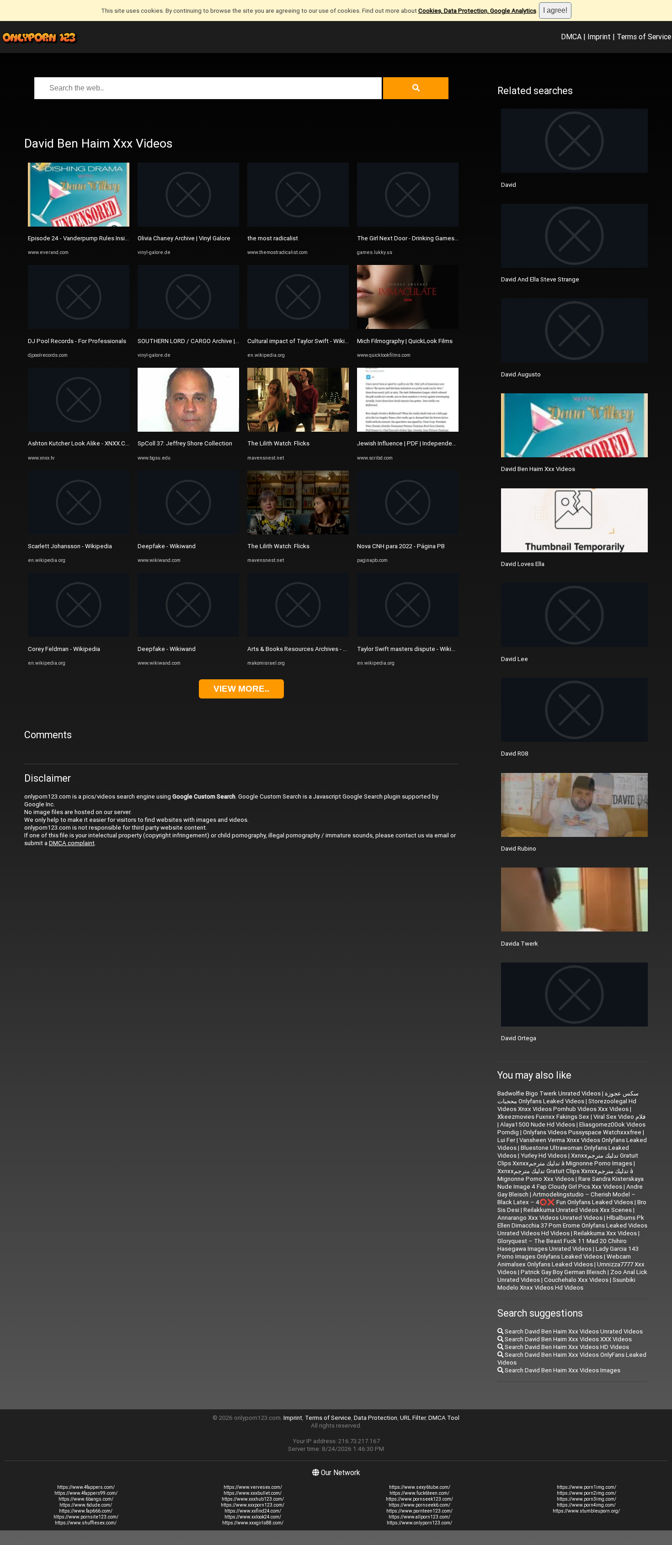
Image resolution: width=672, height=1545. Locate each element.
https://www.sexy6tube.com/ (419, 1487)
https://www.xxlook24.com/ (252, 1517)
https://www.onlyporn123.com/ (419, 1523)
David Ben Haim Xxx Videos (538, 469)
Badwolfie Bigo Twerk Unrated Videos (549, 1093)
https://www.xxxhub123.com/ (253, 1499)
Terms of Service (644, 36)
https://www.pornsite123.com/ (85, 1517)
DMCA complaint (72, 843)
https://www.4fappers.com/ (86, 1487)
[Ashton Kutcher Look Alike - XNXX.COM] (78, 430)
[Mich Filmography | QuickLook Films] (408, 327)
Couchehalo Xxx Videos (576, 1280)
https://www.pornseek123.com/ (419, 1499)
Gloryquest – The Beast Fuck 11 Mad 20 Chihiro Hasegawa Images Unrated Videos (562, 1245)
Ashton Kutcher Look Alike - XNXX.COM (81, 443)
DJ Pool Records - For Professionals (77, 341)
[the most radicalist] (298, 224)
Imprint (599, 36)
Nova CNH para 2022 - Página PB (401, 546)
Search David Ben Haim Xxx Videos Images (561, 1370)
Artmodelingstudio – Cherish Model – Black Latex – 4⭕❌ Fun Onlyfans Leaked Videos (566, 1198)
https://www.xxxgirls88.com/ (252, 1523)
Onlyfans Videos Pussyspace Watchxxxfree (582, 1132)
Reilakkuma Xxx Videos (605, 1233)
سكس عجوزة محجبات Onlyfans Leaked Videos (568, 1097)
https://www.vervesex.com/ (253, 1487)
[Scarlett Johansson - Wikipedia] (78, 532)
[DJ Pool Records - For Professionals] (78, 327)
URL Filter (413, 1418)
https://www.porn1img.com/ (586, 1487)
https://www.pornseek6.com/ (419, 1505)
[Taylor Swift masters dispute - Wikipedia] (408, 635)
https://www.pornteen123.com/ (419, 1511)
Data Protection (375, 1418)
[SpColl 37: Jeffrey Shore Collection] (188, 430)
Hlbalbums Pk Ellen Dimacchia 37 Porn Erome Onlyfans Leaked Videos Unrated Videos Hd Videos (572, 1225)
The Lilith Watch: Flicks (278, 443)
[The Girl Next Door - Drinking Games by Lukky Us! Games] (408, 224)
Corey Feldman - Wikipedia (64, 649)
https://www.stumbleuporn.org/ (586, 1511)
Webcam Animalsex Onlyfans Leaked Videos (564, 1260)
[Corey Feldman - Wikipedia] (78, 635)
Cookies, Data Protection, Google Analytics (477, 11)
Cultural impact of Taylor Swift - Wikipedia (303, 341)
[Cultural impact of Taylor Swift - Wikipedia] (298, 327)
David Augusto (521, 374)
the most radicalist (272, 238)
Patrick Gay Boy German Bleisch (563, 1272)
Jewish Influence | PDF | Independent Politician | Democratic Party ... (449, 443)
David (508, 185)
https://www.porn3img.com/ (586, 1499)
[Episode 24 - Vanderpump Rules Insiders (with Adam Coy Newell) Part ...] (78, 224)
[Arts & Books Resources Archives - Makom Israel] (298, 635)
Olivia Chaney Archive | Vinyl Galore (184, 238)
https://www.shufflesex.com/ (86, 1523)
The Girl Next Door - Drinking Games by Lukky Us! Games (433, 238)
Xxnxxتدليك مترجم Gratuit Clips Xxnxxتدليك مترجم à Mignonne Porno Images (567, 1159)
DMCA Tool (443, 1418)
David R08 (514, 753)
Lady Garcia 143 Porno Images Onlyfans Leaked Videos (568, 1252)
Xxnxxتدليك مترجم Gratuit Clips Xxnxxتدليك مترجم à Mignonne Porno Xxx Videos (565, 1175)
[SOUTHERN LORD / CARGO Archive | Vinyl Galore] (188, 327)
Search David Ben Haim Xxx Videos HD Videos (566, 1347)
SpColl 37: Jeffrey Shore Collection (185, 443)
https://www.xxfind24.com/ (252, 1511)
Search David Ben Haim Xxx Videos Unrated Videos (573, 1331)
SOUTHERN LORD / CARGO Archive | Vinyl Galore (203, 341)
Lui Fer (506, 1140)
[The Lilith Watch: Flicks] (298, 430)
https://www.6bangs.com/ (86, 1499)
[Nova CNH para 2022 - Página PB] (408, 532)
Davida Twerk (519, 943)
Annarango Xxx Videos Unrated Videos (550, 1218)
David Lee (514, 659)
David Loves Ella (522, 564)
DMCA (571, 36)
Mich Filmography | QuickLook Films (405, 341)
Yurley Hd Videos (544, 1155)
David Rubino (518, 848)
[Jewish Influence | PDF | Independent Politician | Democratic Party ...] (408, 430)
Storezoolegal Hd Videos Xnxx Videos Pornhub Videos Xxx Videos (566, 1105)
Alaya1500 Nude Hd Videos (537, 1124)
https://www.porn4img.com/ (586, 1505)
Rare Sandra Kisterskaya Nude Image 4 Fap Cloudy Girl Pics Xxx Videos (570, 1182)
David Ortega (518, 1038)
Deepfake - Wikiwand (167, 546)
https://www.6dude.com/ (85, 1505)
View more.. (241, 688)
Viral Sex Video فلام (619, 1117)
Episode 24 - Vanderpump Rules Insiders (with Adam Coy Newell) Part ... (125, 238)
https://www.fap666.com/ (85, 1511)
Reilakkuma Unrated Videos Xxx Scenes (577, 1210)
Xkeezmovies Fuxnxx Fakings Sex (543, 1117)
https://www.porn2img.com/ (586, 1493)
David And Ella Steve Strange (540, 279)
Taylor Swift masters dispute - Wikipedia (412, 649)
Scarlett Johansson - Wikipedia (70, 546)
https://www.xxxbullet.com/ (253, 1493)
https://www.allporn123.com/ (419, 1517)
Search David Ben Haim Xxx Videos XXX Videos (567, 1339)
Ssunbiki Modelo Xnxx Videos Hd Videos (566, 1283)
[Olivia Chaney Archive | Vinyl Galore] (188, 224)
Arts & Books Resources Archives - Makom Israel (313, 649)
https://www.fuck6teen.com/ (419, 1493)
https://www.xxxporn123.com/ (252, 1505)
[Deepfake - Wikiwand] (188, 532)
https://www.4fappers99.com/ (85, 1493)
